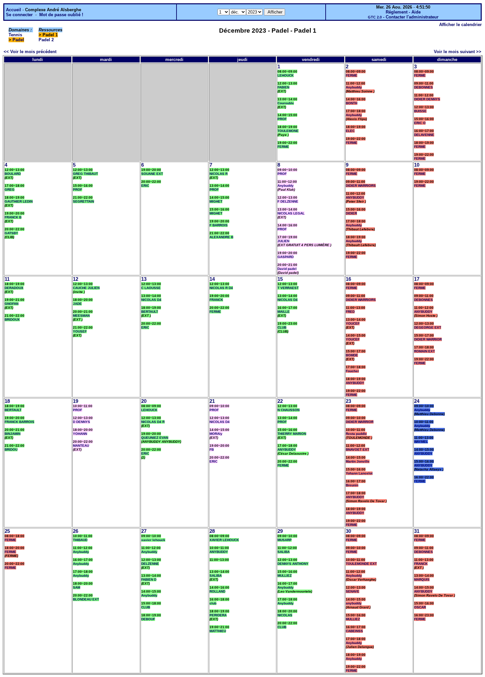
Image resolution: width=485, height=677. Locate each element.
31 (416, 531)
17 (416, 279)
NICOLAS (284, 615)
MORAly (216, 433)
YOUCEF (353, 323)
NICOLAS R (219, 174)
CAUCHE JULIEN (86, 288)
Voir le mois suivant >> (457, 51)
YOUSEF (80, 331)
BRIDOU (11, 449)
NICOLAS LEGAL (291, 213)
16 (348, 279)
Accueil (13, 9)
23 (348, 401)
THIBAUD (80, 540)
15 (280, 279)
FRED (350, 311)
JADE (77, 304)
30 (348, 531)
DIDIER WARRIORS (361, 185)
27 (143, 531)
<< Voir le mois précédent (30, 51)
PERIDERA (218, 615)
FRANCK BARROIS (19, 422)
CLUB (281, 327)
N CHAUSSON (288, 410)
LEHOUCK (285, 75)
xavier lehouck (153, 540)
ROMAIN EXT (424, 351)
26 (75, 531)
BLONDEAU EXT (86, 599)
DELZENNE (150, 563)
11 (7, 279)
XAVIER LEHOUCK (224, 540)
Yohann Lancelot (359, 473)
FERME (283, 146)
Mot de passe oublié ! (61, 14)
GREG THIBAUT (85, 174)
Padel (18, 39)
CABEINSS (354, 631)
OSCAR (420, 607)
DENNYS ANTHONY (292, 563)
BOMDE (352, 355)
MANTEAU (81, 445)
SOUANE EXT (152, 174)
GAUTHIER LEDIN (19, 201)
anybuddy (354, 603)
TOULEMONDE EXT (361, 563)
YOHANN (80, 433)
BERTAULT (149, 311)
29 (280, 531)
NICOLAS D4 (151, 300)
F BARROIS (219, 225)
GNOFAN (11, 304)
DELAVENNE (424, 135)
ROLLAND (217, 591)
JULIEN (283, 241)
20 (143, 401)
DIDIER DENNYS (427, 99)
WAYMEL (421, 441)
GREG (10, 189)
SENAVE (352, 591)
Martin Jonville (358, 461)
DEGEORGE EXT (427, 327)
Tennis (15, 34)
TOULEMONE (288, 131)
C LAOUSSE (151, 288)
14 (212, 279)
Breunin (352, 485)
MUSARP (284, 540)
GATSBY (11, 233)
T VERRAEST (288, 288)
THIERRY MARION (291, 433)
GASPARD (285, 257)
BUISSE (420, 111)
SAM (76, 587)
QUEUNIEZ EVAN (154, 437)
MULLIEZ (284, 575)
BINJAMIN (12, 433)
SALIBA (216, 575)
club (213, 603)
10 (416, 165)
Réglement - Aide (403, 12)
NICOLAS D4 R (153, 422)
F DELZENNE (287, 201)
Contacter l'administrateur (412, 17)
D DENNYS (81, 422)
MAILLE (283, 311)
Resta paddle (356, 433)
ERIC (145, 185)
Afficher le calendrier (460, 24)
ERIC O (420, 123)
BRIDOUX (12, 319)
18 (7, 401)
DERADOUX (14, 288)
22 (280, 401)
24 (416, 401)
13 (143, 279)
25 (7, 531)
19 (75, 401)
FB (212, 449)
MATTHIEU (218, 631)
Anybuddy (354, 87)
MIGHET (216, 201)
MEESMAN (81, 315)
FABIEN (283, 87)
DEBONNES (423, 87)
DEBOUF (148, 619)
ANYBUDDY (355, 197)
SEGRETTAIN (83, 201)
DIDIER (351, 213)
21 (212, 401)
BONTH (351, 103)
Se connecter (19, 14)
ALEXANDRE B (221, 237)
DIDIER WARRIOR (428, 339)
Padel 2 (46, 39)
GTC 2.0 (375, 17)
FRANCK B (13, 217)
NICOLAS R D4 (221, 288)
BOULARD (13, 174)
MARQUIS (422, 579)
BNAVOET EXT (357, 449)
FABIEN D (148, 579)
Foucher (352, 371)
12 (75, 279)
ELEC (350, 131)
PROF (282, 119)
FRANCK (216, 300)
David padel (287, 269)
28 (212, 531)
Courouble (285, 103)
